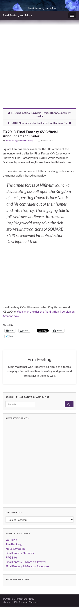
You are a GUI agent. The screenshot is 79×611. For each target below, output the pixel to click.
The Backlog (14, 544)
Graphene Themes (28, 602)
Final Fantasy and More (17, 15)
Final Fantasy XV (28, 140)
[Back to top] (70, 602)
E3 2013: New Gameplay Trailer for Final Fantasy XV (37, 122)
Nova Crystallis (15, 548)
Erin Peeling (11, 140)
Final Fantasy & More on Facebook (27, 566)
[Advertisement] (39, 61)
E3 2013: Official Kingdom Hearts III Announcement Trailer (41, 114)
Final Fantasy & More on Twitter (26, 562)
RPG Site (11, 557)
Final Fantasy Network (20, 553)
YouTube (11, 539)
